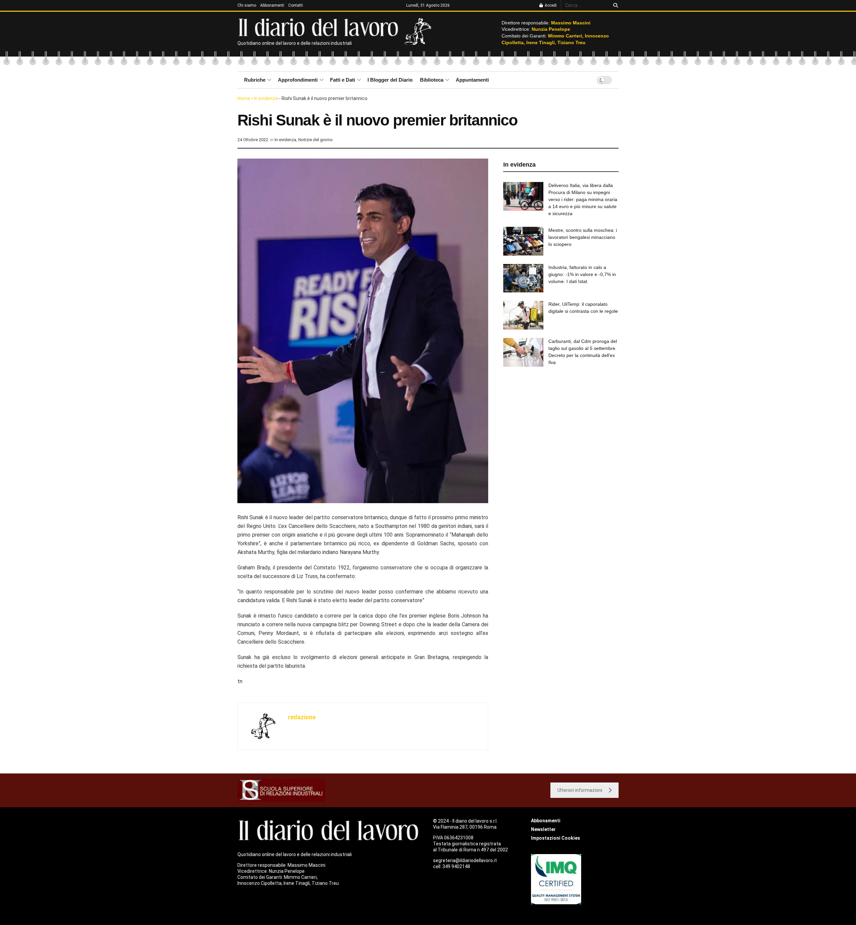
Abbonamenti (272, 5)
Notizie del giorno (315, 139)
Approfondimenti (298, 80)
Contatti (295, 5)
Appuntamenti (472, 80)
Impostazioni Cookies (555, 838)
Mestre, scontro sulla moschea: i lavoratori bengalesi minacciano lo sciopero (582, 237)
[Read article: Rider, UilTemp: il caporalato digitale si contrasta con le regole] (523, 315)
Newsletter (543, 829)
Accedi (550, 5)
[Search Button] (614, 5)
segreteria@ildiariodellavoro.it (465, 860)
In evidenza (266, 98)
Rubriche (254, 80)
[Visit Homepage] (319, 26)
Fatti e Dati (342, 80)
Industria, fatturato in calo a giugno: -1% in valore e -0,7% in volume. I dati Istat (582, 274)
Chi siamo (246, 5)
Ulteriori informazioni (579, 790)
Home (243, 98)
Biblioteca (431, 80)
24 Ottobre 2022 (252, 139)
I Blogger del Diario (390, 80)
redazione (302, 717)
